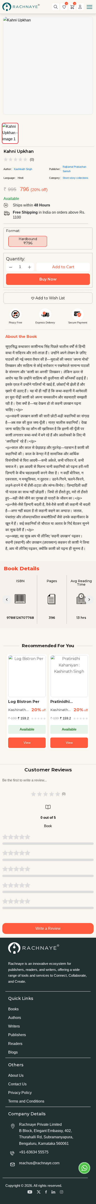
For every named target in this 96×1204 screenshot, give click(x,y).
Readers (15, 1044)
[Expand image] (48, 65)
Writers (14, 1026)
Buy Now (48, 279)
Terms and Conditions (26, 1101)
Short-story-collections (75, 177)
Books (13, 1009)
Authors (14, 1018)
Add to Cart (63, 267)
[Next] (89, 599)
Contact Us (17, 1084)
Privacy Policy (20, 1093)
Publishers (17, 1035)
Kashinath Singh (23, 169)
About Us (16, 1075)
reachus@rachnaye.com (39, 1163)
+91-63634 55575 (33, 1152)
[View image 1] (10, 133)
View (27, 742)
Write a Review (48, 928)
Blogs (13, 1052)
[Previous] (6, 599)
